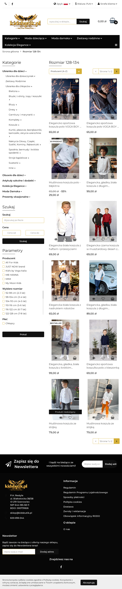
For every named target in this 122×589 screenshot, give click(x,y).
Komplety (14, 119)
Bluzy (12, 104)
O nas (66, 529)
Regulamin (69, 487)
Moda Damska (11, 191)
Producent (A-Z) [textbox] (59, 71)
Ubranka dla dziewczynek (20, 76)
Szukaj (23, 241)
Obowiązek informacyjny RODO (81, 516)
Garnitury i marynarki (21, 114)
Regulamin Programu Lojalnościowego (85, 492)
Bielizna (13, 91)
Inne (11, 168)
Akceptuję (89, 582)
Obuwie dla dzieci (13, 175)
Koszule (13, 124)
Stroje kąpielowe (18, 157)
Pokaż (23, 334)
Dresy (12, 109)
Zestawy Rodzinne (16, 81)
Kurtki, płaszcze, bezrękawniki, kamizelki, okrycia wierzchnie (25, 131)
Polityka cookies (72, 502)
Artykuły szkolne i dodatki (18, 180)
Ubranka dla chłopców (18, 86)
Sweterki (14, 162)
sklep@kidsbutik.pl (21, 512)
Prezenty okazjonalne (15, 196)
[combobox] (65, 71)
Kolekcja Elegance (17, 44)
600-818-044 (17, 518)
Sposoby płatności (73, 497)
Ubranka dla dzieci (13, 71)
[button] (70, 481)
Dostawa (68, 506)
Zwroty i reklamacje (74, 511)
